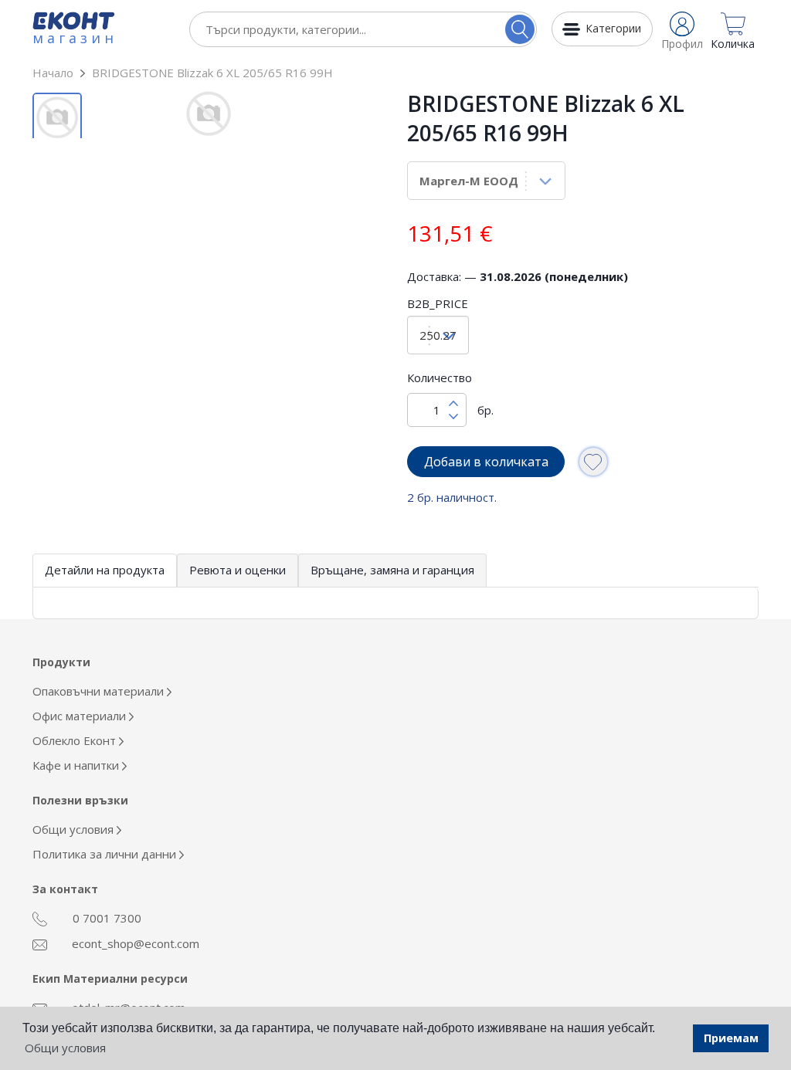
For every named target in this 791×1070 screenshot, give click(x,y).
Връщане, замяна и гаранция (392, 569)
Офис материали (80, 715)
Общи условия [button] (65, 1047)
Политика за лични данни (105, 854)
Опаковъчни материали (99, 691)
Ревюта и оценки (237, 569)
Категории (613, 28)
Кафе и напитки (77, 765)
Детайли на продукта (105, 569)
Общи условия (74, 829)
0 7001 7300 (105, 918)
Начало (52, 72)
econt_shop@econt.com (134, 943)
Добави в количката (486, 461)
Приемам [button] (731, 1038)
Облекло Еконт (75, 740)
